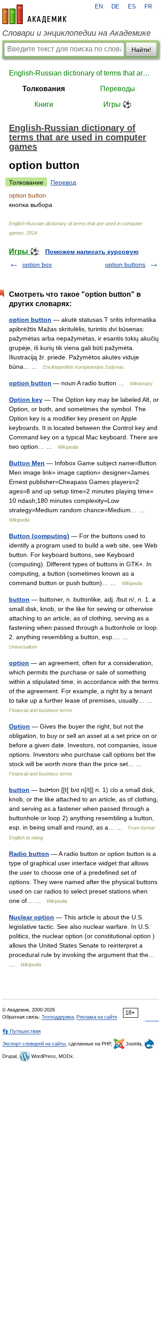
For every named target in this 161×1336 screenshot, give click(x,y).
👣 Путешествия (21, 1031)
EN (99, 7)
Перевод (63, 182)
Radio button (29, 853)
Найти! (141, 49)
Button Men (27, 463)
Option (19, 726)
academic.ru (34, 14)
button (19, 599)
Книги (43, 104)
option (19, 662)
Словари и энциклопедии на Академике (76, 33)
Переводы (117, 89)
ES (132, 7)
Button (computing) (39, 535)
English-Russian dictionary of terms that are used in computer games (80, 73)
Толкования (43, 89)
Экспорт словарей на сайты (34, 1043)
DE (115, 7)
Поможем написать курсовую (92, 251)
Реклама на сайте (96, 1017)
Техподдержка (58, 1017)
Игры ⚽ (117, 104)
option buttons (125, 264)
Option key (25, 399)
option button (30, 319)
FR (148, 7)
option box (37, 264)
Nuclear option (31, 917)
